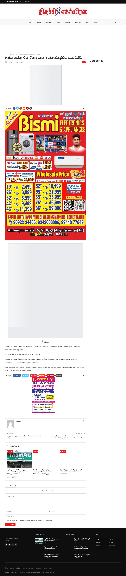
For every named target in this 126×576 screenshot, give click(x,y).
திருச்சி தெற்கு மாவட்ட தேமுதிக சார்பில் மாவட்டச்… (82, 555)
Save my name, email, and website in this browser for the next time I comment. (29, 520)
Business (27, 1)
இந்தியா (67, 22)
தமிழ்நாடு (48, 22)
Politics (62, 451)
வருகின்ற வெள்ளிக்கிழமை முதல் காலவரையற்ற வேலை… (52, 539)
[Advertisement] (63, 39)
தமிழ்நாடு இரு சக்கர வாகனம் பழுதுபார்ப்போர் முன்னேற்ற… (51, 555)
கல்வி (87, 22)
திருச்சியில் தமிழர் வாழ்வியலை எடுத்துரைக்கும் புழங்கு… (51, 547)
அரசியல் (58, 22)
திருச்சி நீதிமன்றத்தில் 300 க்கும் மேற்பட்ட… (82, 539)
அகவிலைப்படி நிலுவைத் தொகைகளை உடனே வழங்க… (81, 547)
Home (30, 22)
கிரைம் (95, 22)
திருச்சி (39, 22)
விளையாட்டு (78, 22)
